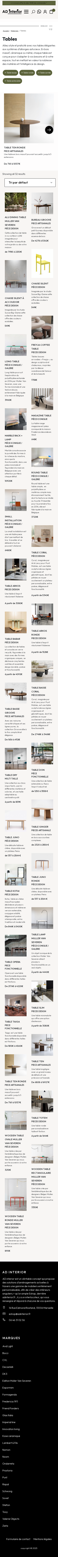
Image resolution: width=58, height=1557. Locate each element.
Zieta (5, 1525)
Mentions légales (43, 1539)
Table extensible (13, 81)
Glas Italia (7, 1415)
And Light (7, 1346)
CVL (4, 1360)
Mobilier (15, 31)
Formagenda (9, 1394)
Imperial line (8, 1422)
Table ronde (28, 72)
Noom (5, 1456)
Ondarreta (8, 1463)
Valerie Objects (10, 1518)
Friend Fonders (10, 1408)
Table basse (11, 72)
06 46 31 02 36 (17, 1320)
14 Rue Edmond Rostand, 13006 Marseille (31, 1307)
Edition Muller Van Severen (16, 1380)
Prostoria (7, 1470)
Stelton (6, 1505)
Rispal (5, 1484)
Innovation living (11, 1429)
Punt (4, 1477)
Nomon (6, 1449)
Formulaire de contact (18, 1539)
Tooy (5, 1511)
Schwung (7, 1491)
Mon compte (45, 11)
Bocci (5, 1353)
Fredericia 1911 (10, 1401)
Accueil (6, 31)
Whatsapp (39, 11)
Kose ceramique (11, 1436)
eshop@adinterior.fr (20, 1314)
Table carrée (45, 72)
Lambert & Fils (10, 1442)
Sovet (5, 1498)
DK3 (4, 1373)
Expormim (8, 1387)
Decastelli (7, 1366)
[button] (49, 130)
